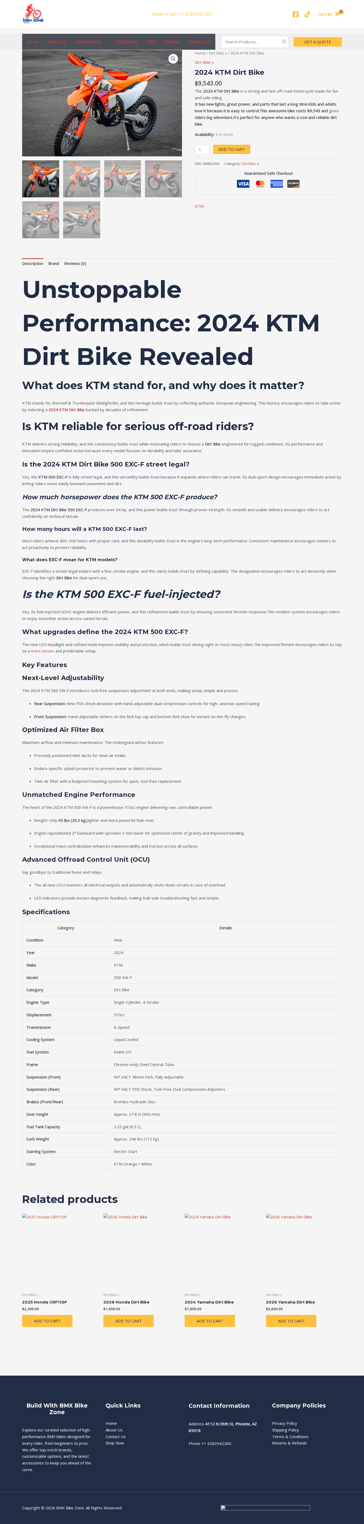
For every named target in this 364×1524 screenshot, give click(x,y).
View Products (88, 42)
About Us (56, 42)
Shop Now (115, 1443)
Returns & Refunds (289, 1443)
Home (32, 42)
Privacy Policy (284, 1423)
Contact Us (200, 42)
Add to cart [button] (47, 1320)
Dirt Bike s (218, 53)
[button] (105, 42)
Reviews (173, 42)
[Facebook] (295, 14)
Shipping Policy (285, 1430)
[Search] (284, 42)
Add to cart (232, 149)
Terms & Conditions (290, 1436)
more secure (42, 650)
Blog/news (126, 42)
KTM (199, 206)
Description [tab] (32, 263)
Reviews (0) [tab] (75, 263)
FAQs (151, 42)
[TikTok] (307, 14)
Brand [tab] (53, 263)
